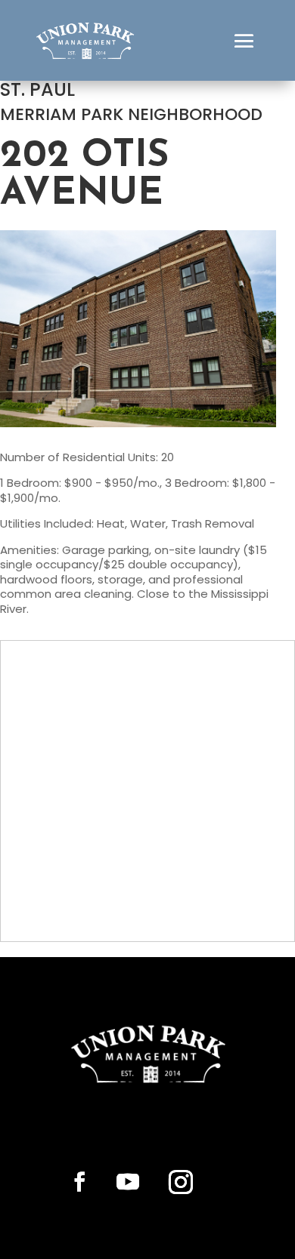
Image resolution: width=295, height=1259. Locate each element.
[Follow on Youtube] (128, 1182)
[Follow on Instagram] (181, 1182)
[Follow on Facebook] (79, 1182)
